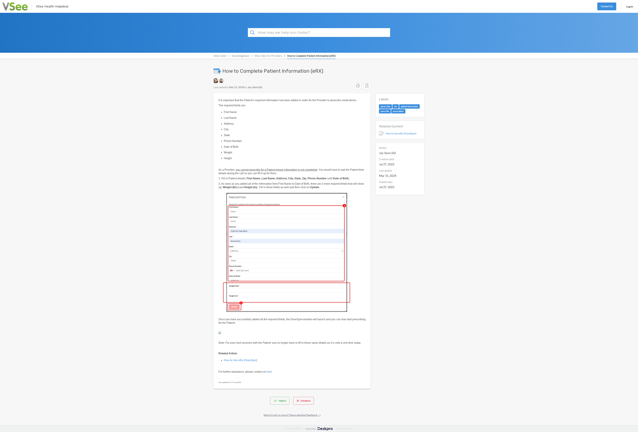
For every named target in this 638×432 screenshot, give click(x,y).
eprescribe (385, 106)
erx (395, 106)
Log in (629, 6)
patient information (409, 106)
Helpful (282, 400)
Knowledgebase (240, 55)
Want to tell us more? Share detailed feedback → (292, 415)
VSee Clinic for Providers (268, 55)
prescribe (385, 111)
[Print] (358, 85)
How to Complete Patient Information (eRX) (311, 55)
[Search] (253, 32)
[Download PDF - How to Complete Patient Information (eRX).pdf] (367, 85)
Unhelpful (305, 400)
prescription (398, 111)
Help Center (220, 55)
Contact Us (607, 6)
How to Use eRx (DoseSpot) (401, 133)
